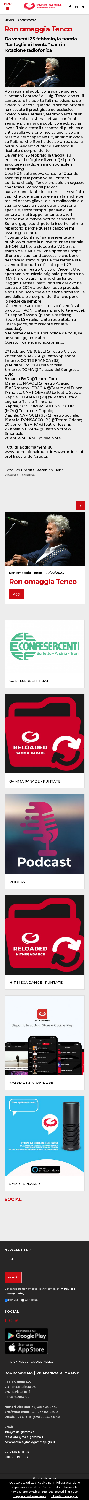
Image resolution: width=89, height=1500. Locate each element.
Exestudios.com (46, 1478)
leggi (16, 594)
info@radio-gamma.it (19, 1432)
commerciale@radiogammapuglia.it (30, 1442)
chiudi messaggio (64, 1496)
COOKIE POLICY (42, 1361)
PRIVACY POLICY (16, 1361)
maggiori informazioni (29, 1496)
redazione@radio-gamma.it (24, 1437)
